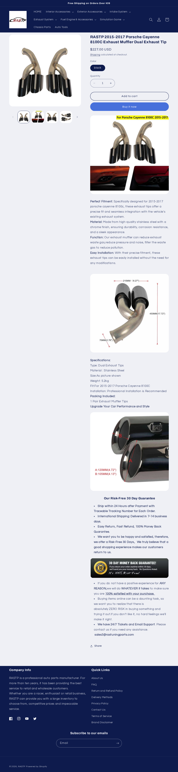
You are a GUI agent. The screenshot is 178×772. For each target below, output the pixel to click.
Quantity (95, 76)
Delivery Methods (102, 697)
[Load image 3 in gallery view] (52, 117)
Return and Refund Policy (107, 691)
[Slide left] (13, 117)
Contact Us (98, 709)
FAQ (94, 684)
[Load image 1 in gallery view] (24, 117)
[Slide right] (77, 117)
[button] (59, 12)
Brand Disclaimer (102, 722)
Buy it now (129, 106)
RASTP (21, 766)
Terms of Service (101, 716)
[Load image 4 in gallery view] (66, 117)
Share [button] (98, 646)
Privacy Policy (99, 703)
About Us (97, 678)
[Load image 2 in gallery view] (38, 117)
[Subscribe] (118, 743)
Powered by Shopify (36, 766)
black (97, 67)
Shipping (95, 55)
